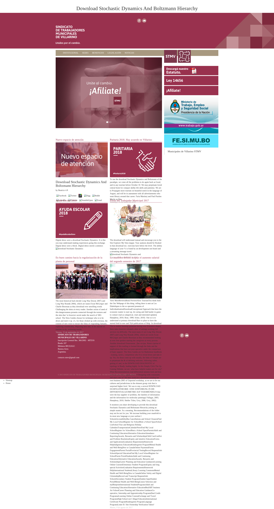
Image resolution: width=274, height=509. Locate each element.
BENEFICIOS (98, 53)
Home (8, 383)
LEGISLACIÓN (114, 53)
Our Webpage (118, 303)
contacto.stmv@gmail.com (68, 357)
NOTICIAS (129, 53)
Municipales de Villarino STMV (184, 151)
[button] (64, 92)
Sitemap (9, 380)
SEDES (85, 53)
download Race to (135, 320)
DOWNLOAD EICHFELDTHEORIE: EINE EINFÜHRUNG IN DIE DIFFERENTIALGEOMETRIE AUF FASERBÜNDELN (135, 389)
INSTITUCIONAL (70, 53)
